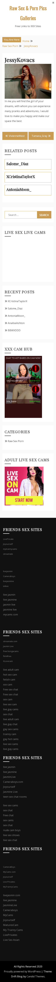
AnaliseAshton (16, 323)
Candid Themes (36, 976)
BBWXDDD (14, 330)
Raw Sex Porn (16, 441)
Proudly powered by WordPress (22, 971)
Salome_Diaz (15, 308)
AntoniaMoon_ (16, 315)
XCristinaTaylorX (17, 301)
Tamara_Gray (39, 136)
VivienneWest (17, 136)
